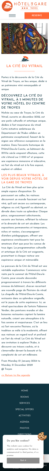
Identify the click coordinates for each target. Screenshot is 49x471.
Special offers (24, 409)
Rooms (24, 397)
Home (24, 391)
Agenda (24, 422)
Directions (24, 434)
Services (24, 403)
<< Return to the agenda (15, 375)
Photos (24, 428)
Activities (24, 416)
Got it (23, 460)
